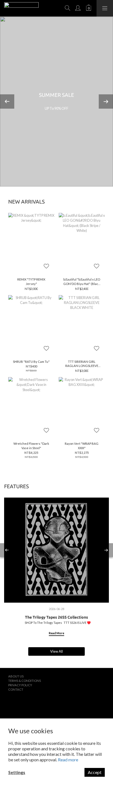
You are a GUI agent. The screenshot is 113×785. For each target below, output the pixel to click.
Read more (68, 759)
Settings (16, 772)
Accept (94, 772)
